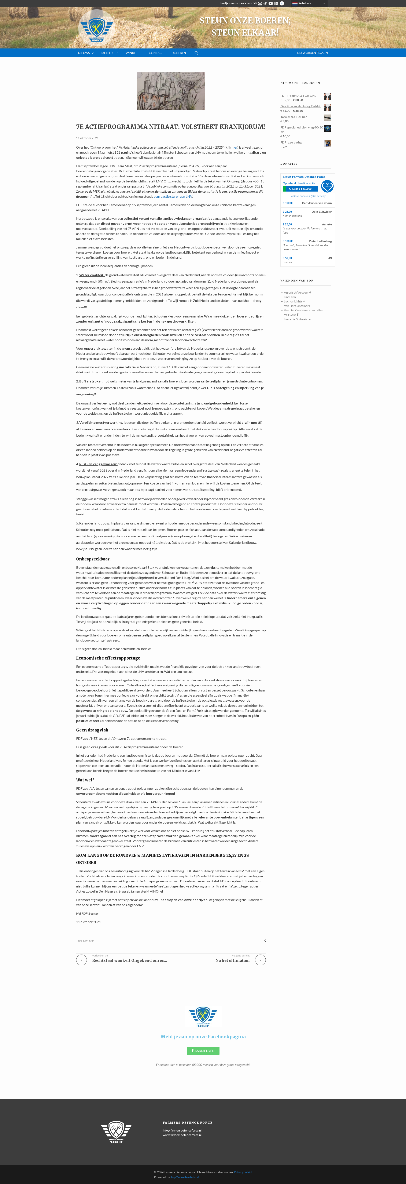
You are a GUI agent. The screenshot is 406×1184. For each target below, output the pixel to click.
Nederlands (304, 3)
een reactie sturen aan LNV (173, 196)
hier (234, 147)
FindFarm (290, 297)
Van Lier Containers (297, 306)
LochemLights (293, 301)
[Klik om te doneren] (327, 186)
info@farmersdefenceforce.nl (182, 1130)
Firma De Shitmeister (297, 319)
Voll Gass (290, 314)
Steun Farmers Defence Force (304, 176)
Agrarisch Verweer (296, 292)
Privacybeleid (243, 1172)
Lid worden (306, 52)
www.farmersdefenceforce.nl (182, 1135)
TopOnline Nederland (184, 1177)
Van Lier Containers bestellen (303, 310)
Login (323, 52)
